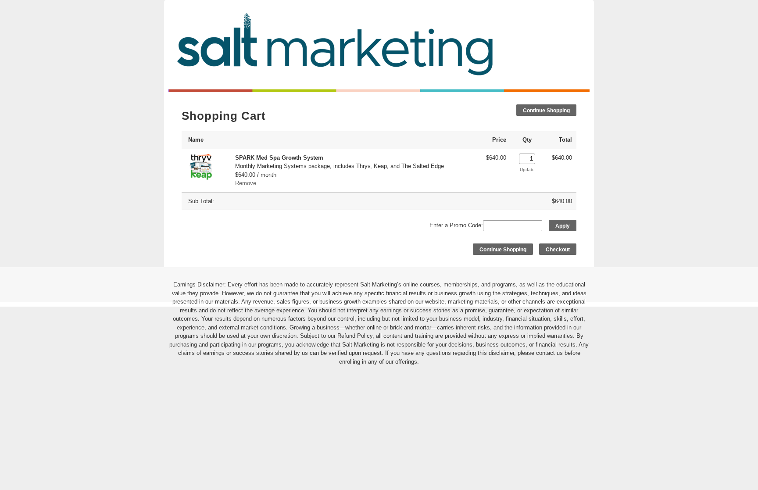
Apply (562, 226)
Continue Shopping (546, 110)
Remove (245, 183)
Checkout (558, 250)
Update (527, 169)
